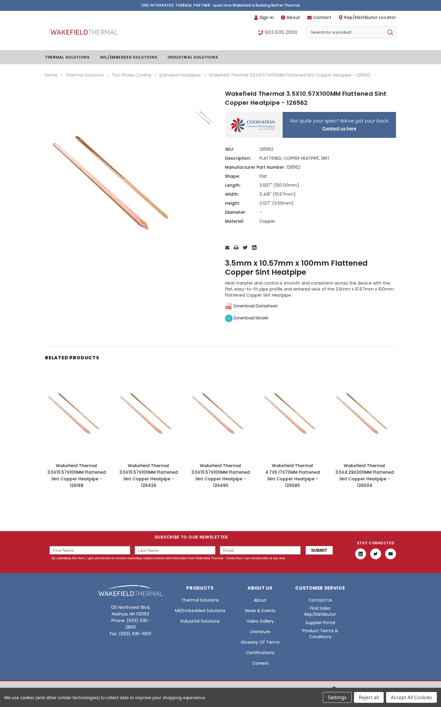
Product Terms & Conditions (320, 634)
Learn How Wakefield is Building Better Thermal (256, 5)
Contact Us (320, 600)
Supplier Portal (320, 623)
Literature (260, 632)
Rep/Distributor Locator (370, 17)
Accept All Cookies (411, 697)
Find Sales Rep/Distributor (320, 611)
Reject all (369, 697)
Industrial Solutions (193, 57)
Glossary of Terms (260, 642)
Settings (337, 697)
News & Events (260, 611)
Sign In (267, 17)
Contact (322, 17)
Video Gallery (260, 621)
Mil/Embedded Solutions (128, 57)
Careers (260, 663)
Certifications (260, 653)
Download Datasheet (255, 306)
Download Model (250, 318)
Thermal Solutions (67, 57)
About (293, 17)
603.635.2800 (281, 32)
